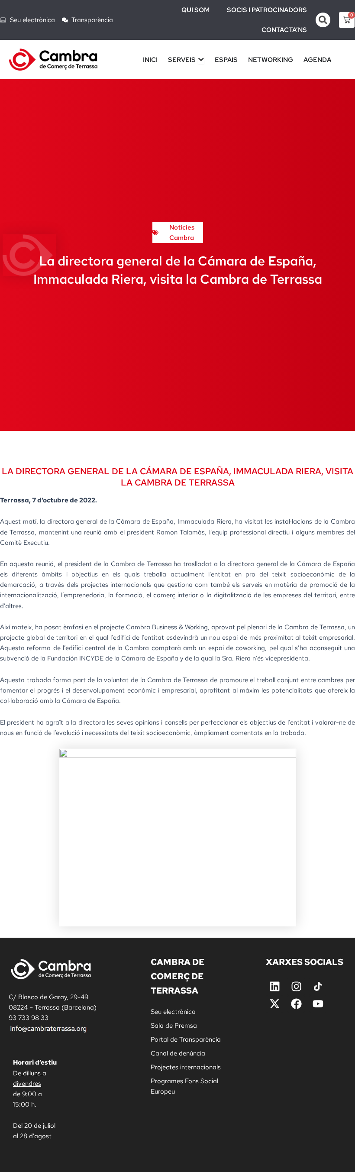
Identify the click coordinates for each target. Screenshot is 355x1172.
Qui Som (195, 10)
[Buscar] (323, 20)
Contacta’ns (284, 30)
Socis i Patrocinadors (267, 10)
